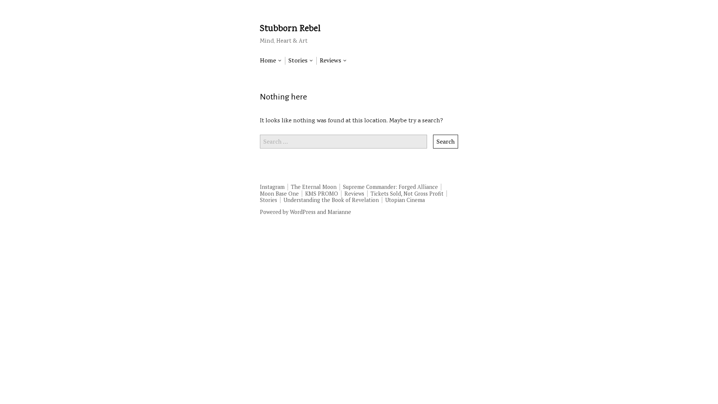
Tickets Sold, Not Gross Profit (407, 193)
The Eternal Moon (314, 187)
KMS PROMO (321, 193)
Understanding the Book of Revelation (331, 200)
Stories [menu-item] (297, 60)
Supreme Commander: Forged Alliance (390, 187)
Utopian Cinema (405, 200)
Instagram (272, 187)
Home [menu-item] (268, 60)
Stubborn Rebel (290, 29)
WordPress (303, 211)
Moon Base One (279, 193)
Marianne (339, 211)
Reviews (354, 193)
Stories (268, 200)
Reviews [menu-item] (330, 60)
